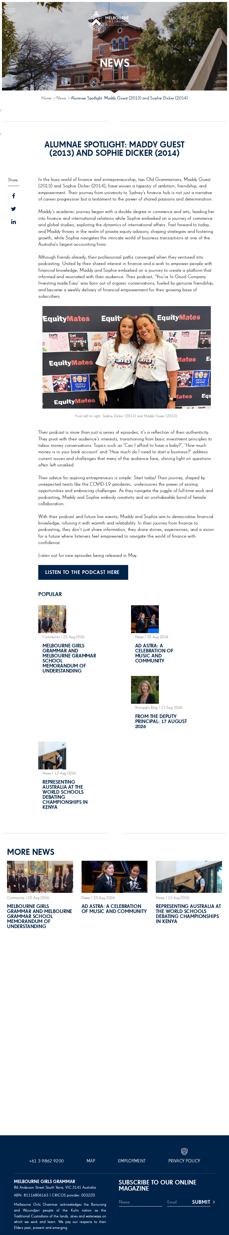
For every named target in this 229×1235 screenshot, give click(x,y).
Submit (201, 1202)
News (61, 98)
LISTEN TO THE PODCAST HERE (83, 572)
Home (46, 98)
